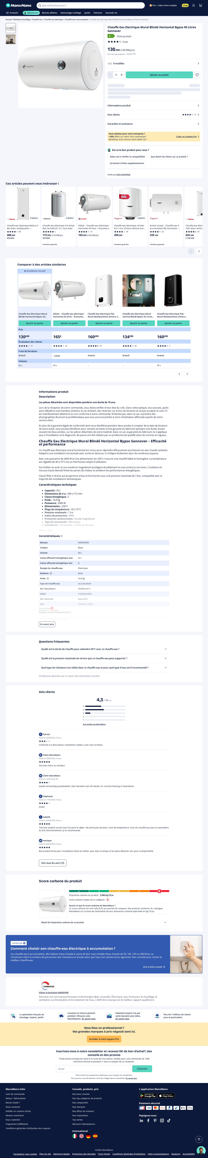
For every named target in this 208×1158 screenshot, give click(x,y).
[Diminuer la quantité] (110, 74)
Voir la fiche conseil (152, 966)
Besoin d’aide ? (13, 1102)
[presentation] (165, 922)
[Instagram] (162, 1120)
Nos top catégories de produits (87, 1098)
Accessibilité (189, 1154)
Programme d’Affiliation (17, 1124)
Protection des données (84, 1154)
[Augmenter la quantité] (122, 74)
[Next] (187, 373)
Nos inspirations (80, 1115)
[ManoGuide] (201, 1150)
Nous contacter (13, 1107)
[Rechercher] (40, 5)
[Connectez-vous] (193, 5)
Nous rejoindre (13, 1119)
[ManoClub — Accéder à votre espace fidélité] (185, 5)
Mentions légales (61, 1154)
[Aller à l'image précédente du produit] (23, 65)
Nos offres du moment (83, 1111)
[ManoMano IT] (74, 1136)
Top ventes (77, 1119)
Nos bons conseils (81, 1094)
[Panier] (200, 5)
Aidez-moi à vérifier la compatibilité (127, 156)
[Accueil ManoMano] (19, 5)
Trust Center (104, 1154)
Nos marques (78, 1107)
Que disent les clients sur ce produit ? (169, 156)
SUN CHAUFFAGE (123, 174)
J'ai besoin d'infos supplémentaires (127, 163)
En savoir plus (131, 1078)
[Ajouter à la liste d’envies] (197, 74)
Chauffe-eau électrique (53, 19)
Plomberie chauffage (21, 19)
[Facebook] (148, 1120)
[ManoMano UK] (81, 1136)
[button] (50, 573)
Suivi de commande (15, 1094)
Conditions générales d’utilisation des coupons (28, 1128)
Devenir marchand (15, 1115)
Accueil (9, 19)
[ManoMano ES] (95, 1136)
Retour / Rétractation (16, 1098)
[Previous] (179, 373)
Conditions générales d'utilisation (129, 1154)
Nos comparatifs (80, 1102)
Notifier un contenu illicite (18, 1111)
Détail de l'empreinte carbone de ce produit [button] (62, 922)
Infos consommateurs (158, 1154)
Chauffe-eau (37, 19)
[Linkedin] (141, 1120)
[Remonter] (199, 1139)
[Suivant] (199, 251)
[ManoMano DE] (88, 1136)
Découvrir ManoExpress (83, 1124)
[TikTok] (169, 1120)
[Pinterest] (155, 1120)
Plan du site (45, 1154)
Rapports (175, 1154)
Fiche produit (124, 36)
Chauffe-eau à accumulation (77, 19)
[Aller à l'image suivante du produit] (97, 65)
